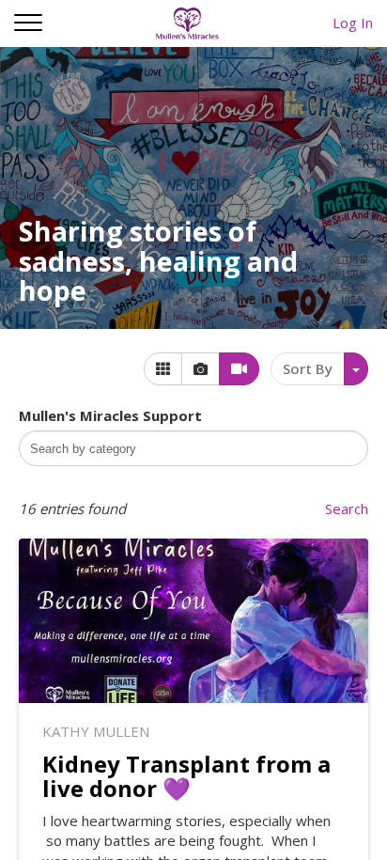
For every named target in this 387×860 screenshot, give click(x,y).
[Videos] (239, 368)
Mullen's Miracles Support (110, 415)
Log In (353, 22)
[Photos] (200, 368)
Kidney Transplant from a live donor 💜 (186, 776)
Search (346, 508)
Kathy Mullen (95, 731)
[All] (163, 368)
